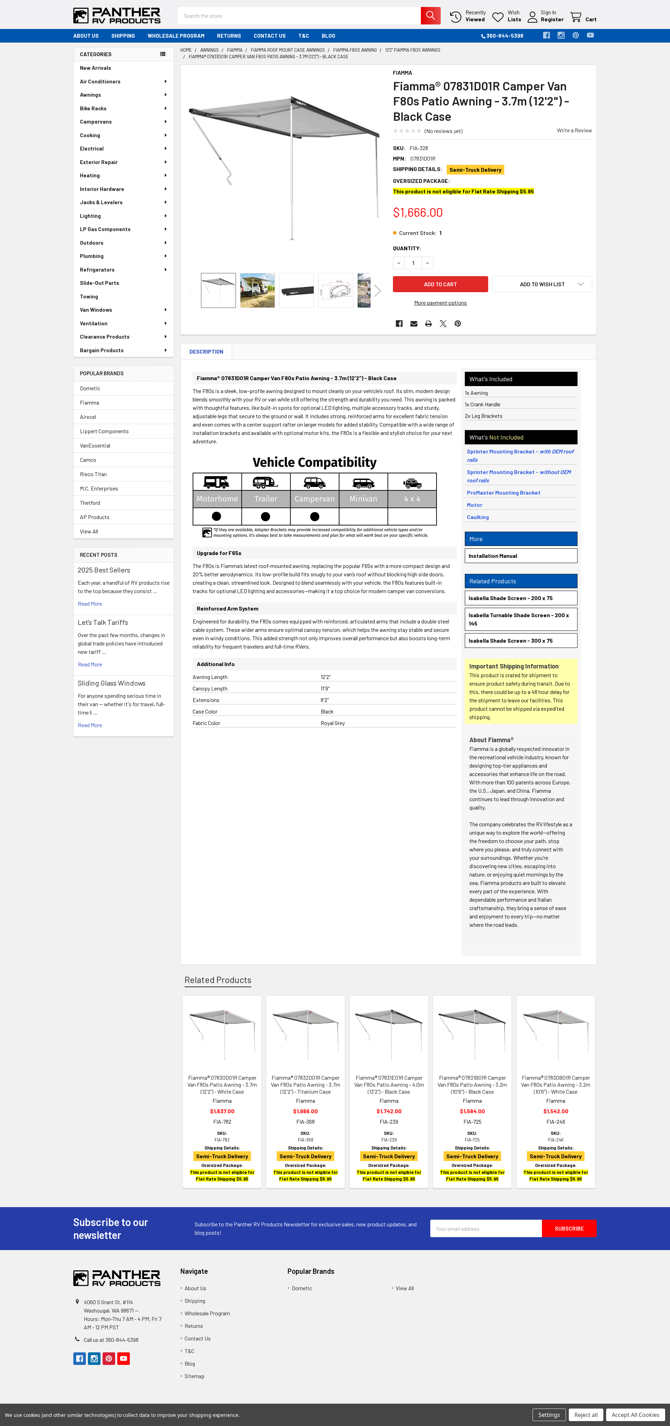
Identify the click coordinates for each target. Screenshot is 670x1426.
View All (89, 531)
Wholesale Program (176, 35)
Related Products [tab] (218, 979)
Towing (89, 296)
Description (206, 351)
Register (552, 19)
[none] (285, 169)
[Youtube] (590, 35)
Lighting (90, 216)
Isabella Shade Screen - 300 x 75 (511, 640)
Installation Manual (493, 555)
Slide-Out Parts (99, 283)
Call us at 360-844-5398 (111, 1339)
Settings (549, 1415)
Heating (90, 175)
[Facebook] (546, 35)
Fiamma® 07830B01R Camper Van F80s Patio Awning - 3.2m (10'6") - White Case (555, 1084)
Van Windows (96, 309)
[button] (542, 284)
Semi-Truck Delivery (475, 169)
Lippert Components (104, 431)
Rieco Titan (93, 474)
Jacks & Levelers (101, 202)
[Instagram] (561, 35)
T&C (303, 35)
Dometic (90, 388)
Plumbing (92, 256)
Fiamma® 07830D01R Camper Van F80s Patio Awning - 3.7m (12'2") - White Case (222, 1084)
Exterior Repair (99, 162)
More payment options (440, 302)
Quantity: (407, 248)
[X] (443, 323)
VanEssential (95, 445)
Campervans (96, 121)
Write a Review (574, 130)
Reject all (586, 1415)
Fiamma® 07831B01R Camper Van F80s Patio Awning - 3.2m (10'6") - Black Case (472, 1084)
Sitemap (194, 1376)
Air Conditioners (100, 81)
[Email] (414, 323)
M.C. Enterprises (99, 488)
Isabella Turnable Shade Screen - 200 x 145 (519, 619)
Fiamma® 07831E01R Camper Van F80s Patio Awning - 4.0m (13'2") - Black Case (389, 1084)
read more (90, 603)
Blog (328, 35)
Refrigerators (97, 269)
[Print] (428, 323)
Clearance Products (104, 336)
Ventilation (93, 323)
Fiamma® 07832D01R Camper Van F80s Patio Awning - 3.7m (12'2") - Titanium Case (305, 1084)
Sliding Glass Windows (112, 683)
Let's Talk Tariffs (103, 622)
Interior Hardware (102, 189)
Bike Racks (93, 108)
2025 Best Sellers (104, 570)
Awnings (90, 94)
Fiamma (89, 402)
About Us (86, 35)
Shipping (123, 35)
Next (378, 290)
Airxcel (88, 416)
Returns (229, 35)
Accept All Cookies (636, 1415)
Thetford (90, 502)
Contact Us (270, 35)
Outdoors (91, 242)
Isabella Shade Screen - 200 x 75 (511, 597)
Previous (192, 290)
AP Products (95, 516)
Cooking (90, 135)
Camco (88, 459)
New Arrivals (95, 68)
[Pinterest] (576, 35)
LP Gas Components (105, 229)
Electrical (92, 148)
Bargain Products (102, 350)
